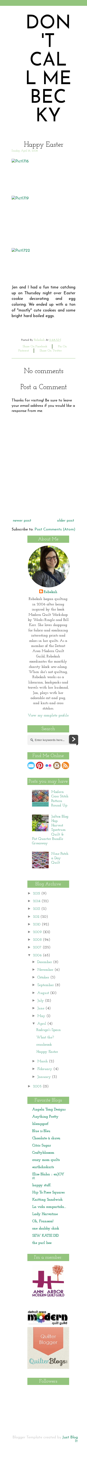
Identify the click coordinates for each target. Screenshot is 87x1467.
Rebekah (50, 592)
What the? (45, 1037)
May (41, 1016)
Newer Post (22, 521)
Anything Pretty (45, 1117)
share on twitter (51, 350)
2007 (38, 947)
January (44, 1077)
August (43, 993)
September (46, 985)
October (43, 977)
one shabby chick (45, 1228)
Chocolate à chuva (46, 1138)
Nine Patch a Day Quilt (59, 858)
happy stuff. (41, 1185)
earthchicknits (43, 1167)
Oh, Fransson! (42, 1221)
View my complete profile (48, 715)
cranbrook (44, 1044)
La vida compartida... (49, 1207)
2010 (37, 924)
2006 (38, 955)
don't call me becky (48, 70)
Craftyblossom (43, 1153)
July (41, 1001)
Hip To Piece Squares (48, 1192)
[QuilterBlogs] (48, 1368)
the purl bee (42, 1243)
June (41, 1008)
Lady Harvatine (45, 1214)
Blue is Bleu (41, 1131)
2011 (36, 917)
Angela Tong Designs (48, 1109)
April (42, 1024)
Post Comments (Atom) (55, 529)
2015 (37, 893)
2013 (37, 909)
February (45, 1069)
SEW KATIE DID (45, 1236)
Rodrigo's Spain (48, 1030)
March (43, 1061)
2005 (38, 1086)
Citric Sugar (41, 1145)
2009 (38, 932)
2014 (37, 901)
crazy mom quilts (46, 1160)
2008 (38, 940)
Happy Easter (47, 1052)
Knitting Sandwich (47, 1200)
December (45, 962)
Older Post (65, 521)
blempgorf (40, 1124)
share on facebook (35, 346)
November (46, 970)
